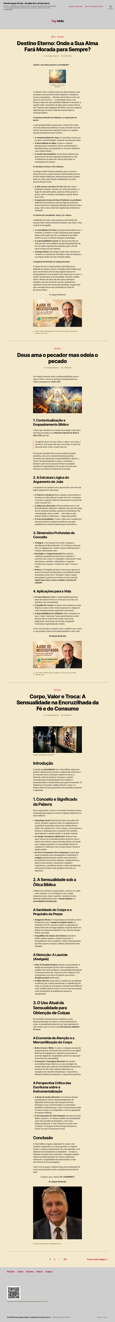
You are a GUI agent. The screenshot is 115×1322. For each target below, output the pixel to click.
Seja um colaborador (76, 6)
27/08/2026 (67, 368)
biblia (37, 331)
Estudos (60, 37)
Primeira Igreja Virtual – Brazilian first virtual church (31, 1317)
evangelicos (49, 331)
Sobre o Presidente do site (94, 6)
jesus (68, 673)
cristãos (41, 331)
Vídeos (39, 1271)
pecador (73, 673)
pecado (45, 1243)
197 (65, 1259)
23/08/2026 (67, 715)
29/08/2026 (67, 56)
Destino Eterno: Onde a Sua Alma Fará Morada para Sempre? (57, 46)
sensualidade (53, 1243)
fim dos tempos (60, 331)
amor (37, 673)
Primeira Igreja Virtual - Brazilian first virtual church (26, 3)
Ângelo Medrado (53, 56)
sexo (42, 333)
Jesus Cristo (73, 331)
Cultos (20, 1271)
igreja (67, 331)
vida (46, 333)
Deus (50, 673)
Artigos (48, 1271)
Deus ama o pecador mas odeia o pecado (57, 358)
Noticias (11, 1271)
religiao (37, 333)
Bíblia (53, 37)
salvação (38, 675)
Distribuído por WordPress (61, 1317)
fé (54, 331)
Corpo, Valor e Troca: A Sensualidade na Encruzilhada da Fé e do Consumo (58, 702)
